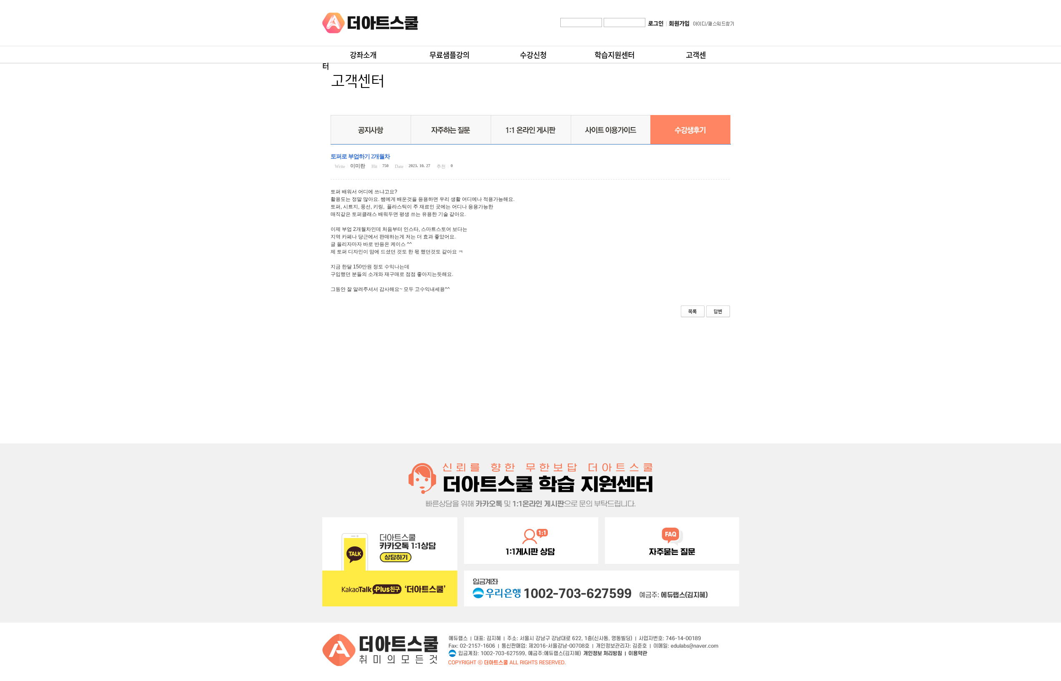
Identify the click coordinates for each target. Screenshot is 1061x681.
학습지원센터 (614, 54)
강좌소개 (363, 54)
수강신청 (533, 54)
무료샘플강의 (449, 54)
